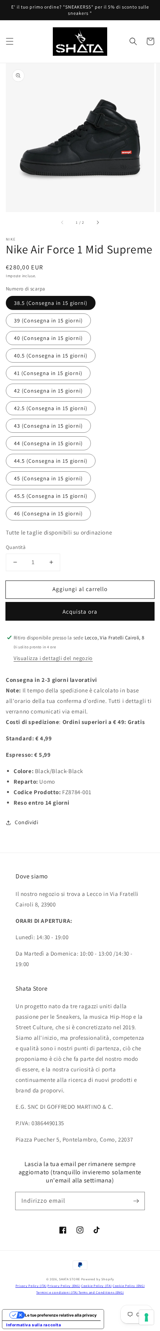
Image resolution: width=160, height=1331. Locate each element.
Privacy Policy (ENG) (63, 1285)
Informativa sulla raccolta (33, 1324)
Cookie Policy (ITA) (96, 1285)
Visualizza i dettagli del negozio (53, 658)
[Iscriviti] (135, 1200)
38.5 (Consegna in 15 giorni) (50, 302)
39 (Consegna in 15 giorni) (48, 320)
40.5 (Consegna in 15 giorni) (50, 355)
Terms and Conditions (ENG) (100, 1292)
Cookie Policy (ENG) (128, 1285)
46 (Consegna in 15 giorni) (48, 513)
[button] (9, 41)
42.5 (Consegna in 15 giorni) (50, 408)
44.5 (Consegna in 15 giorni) (50, 460)
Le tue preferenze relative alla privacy (61, 1315)
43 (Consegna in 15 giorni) (48, 425)
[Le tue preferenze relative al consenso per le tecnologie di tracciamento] (146, 1317)
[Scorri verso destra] (97, 222)
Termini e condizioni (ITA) (57, 1292)
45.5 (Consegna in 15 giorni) (50, 495)
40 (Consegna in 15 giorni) (48, 338)
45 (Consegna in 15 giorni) (48, 478)
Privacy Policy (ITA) (31, 1285)
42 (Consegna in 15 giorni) (48, 390)
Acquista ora (80, 611)
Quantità (16, 547)
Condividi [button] (26, 822)
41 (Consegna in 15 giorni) (48, 373)
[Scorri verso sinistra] (62, 222)
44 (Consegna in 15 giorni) (48, 443)
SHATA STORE (69, 1279)
